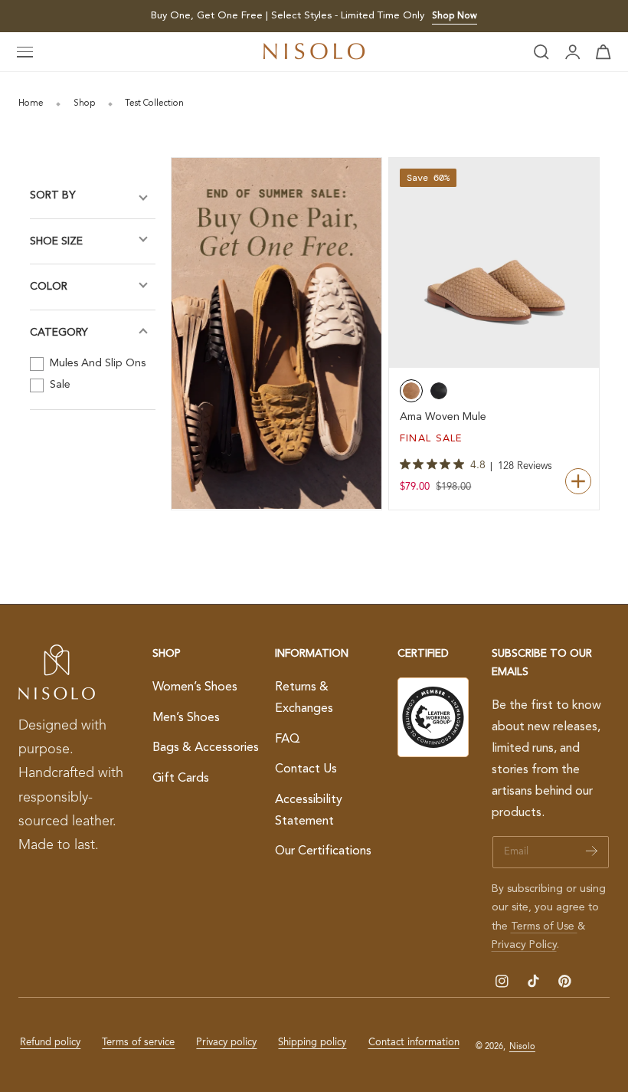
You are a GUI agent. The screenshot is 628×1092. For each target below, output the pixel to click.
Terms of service (138, 1043)
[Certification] (433, 717)
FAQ (287, 739)
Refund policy (50, 1043)
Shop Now (454, 16)
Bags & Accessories (205, 748)
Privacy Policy (524, 945)
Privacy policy (226, 1043)
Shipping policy (312, 1043)
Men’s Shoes (186, 718)
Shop (85, 103)
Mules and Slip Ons (96, 363)
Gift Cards (180, 778)
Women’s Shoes (194, 687)
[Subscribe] (592, 851)
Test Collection (154, 103)
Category (59, 332)
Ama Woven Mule (443, 417)
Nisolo (522, 1046)
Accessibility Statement (308, 811)
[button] (25, 52)
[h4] (276, 333)
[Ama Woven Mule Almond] (494, 263)
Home (31, 103)
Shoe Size (56, 241)
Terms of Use (544, 926)
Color (48, 286)
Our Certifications (323, 851)
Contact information (414, 1043)
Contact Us (306, 769)
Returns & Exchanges (304, 698)
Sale (58, 384)
